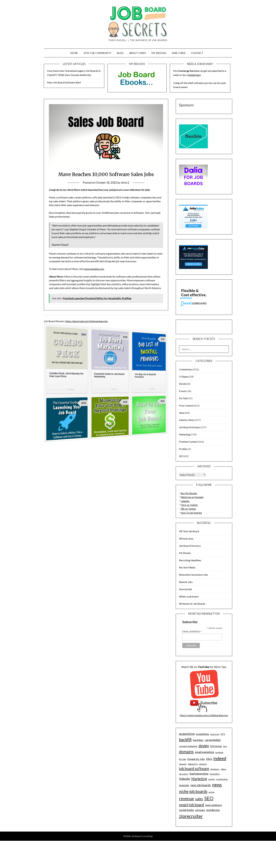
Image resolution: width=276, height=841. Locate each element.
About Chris (137, 53)
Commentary (186, 369)
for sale (182, 759)
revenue (186, 798)
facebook (219, 752)
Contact (197, 53)
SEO (181, 456)
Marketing (184, 434)
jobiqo (223, 769)
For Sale (183, 398)
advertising (214, 734)
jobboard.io (193, 764)
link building (215, 774)
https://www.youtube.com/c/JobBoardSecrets (204, 715)
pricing (212, 792)
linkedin (184, 779)
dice (225, 746)
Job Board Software (189, 427)
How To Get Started (191, 512)
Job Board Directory (190, 545)
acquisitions (202, 733)
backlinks (198, 739)
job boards (203, 764)
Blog (120, 53)
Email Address (192, 631)
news (217, 784)
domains (186, 751)
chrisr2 (125, 182)
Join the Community (97, 53)
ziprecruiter (191, 816)
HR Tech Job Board (189, 531)
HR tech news (186, 538)
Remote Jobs (186, 582)
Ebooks (183, 383)
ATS (223, 734)
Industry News (186, 420)
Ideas (182, 412)
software (200, 809)
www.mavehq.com (94, 268)
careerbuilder (213, 740)
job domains (214, 769)
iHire (209, 759)
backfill (185, 739)
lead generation (199, 773)
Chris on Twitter (189, 505)
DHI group (216, 746)
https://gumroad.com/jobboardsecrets (86, 321)
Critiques (184, 376)
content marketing (188, 746)
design (204, 746)
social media (186, 810)
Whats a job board (188, 596)
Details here (194, 74)
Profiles (183, 449)
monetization (222, 779)
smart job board (191, 805)
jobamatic (183, 764)
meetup (211, 779)
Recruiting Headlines (190, 560)
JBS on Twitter (188, 508)
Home (74, 53)
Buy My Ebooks (189, 493)
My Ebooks (158, 53)
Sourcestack (185, 589)
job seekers (183, 774)
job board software (194, 768)
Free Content (186, 405)
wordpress (213, 810)
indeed (219, 758)
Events (182, 391)
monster (184, 785)
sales (199, 799)
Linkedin (185, 501)
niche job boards (193, 791)
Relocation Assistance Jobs (193, 574)
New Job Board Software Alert (64, 82)
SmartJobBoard (213, 805)
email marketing (204, 752)
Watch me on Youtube (192, 497)
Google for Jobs (196, 758)
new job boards (201, 785)
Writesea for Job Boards (192, 603)
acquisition (187, 734)
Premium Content (188, 441)
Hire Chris (179, 53)
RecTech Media (187, 567)
